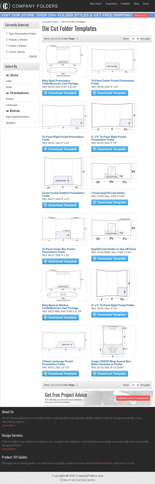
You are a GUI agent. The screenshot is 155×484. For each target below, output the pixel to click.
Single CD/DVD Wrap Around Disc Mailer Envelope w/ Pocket (111, 363)
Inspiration (111, 3)
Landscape (11, 105)
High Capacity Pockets (17, 117)
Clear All (32, 56)
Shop (144, 3)
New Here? (96, 3)
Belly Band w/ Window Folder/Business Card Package (60, 307)
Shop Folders (141, 15)
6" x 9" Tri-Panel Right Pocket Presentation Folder (108, 138)
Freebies (124, 3)
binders (107, 463)
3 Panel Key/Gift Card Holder (108, 193)
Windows (10, 123)
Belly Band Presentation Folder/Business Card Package (60, 82)
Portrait (9, 99)
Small (9, 87)
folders (98, 463)
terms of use (68, 480)
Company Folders (50, 22)
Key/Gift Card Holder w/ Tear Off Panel (113, 249)
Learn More (9, 425)
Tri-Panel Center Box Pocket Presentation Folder (58, 250)
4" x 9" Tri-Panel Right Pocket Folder (112, 305)
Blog (136, 3)
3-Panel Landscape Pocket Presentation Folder (57, 363)
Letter (9, 81)
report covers (126, 463)
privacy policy (86, 480)
